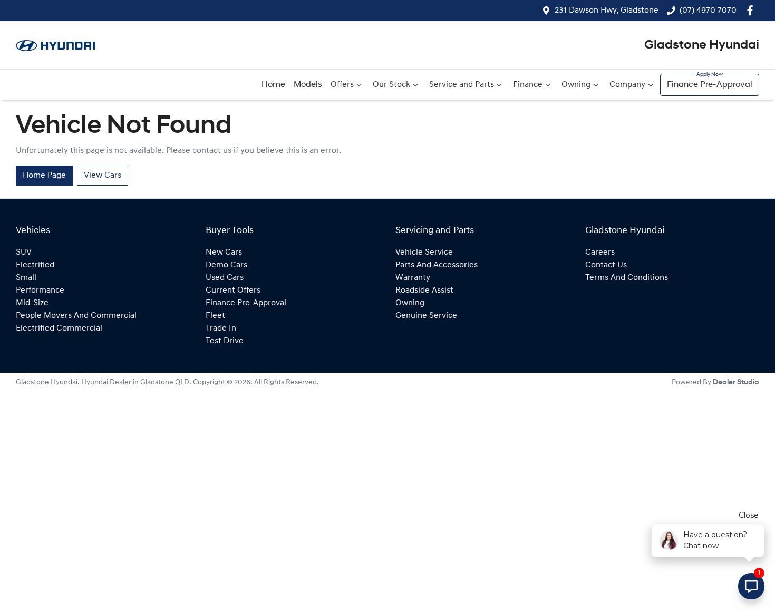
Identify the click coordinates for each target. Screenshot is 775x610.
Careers (600, 252)
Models (308, 85)
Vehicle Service (424, 252)
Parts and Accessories (436, 265)
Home (273, 85)
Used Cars (225, 278)
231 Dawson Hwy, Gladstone (606, 10)
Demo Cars (226, 265)
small (26, 278)
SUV (24, 252)
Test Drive (225, 341)
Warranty (412, 278)
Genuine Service (426, 316)
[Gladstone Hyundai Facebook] (752, 10)
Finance (527, 85)
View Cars (102, 175)
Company (627, 85)
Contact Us (606, 265)
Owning (575, 85)
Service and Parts (461, 85)
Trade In (221, 328)
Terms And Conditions (626, 278)
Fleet (215, 316)
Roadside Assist (424, 290)
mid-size (32, 303)
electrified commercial (59, 328)
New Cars (224, 252)
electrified (35, 265)
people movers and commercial (76, 316)
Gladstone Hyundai (701, 45)
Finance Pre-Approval (709, 85)
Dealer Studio (736, 382)
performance (40, 290)
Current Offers (233, 290)
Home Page (44, 175)
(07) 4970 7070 (708, 10)
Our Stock (391, 85)
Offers (342, 85)
